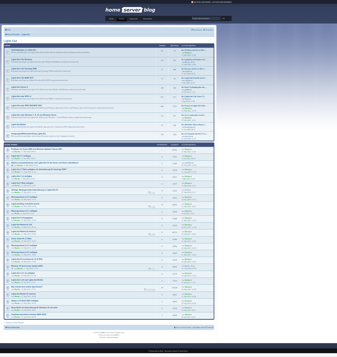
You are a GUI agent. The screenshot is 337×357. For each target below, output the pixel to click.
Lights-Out (10, 41)
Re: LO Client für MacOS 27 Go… (194, 133)
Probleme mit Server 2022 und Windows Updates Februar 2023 (36, 149)
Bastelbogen (189, 127)
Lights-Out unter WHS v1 (21, 96)
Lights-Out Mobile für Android (23, 231)
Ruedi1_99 (189, 62)
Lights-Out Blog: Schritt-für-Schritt (25, 204)
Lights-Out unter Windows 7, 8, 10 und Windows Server (33, 115)
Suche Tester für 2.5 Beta (21, 239)
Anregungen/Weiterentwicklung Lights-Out (28, 134)
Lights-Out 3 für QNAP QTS (22, 78)
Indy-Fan (188, 136)
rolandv (187, 71)
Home (111, 18)
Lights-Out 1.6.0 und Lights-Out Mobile (27, 280)
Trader (187, 99)
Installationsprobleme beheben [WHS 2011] (28, 314)
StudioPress (184, 351)
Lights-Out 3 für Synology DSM (24, 69)
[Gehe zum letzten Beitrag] (191, 149)
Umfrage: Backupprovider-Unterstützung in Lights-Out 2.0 (34, 190)
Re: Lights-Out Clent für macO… (194, 78)
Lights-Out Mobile (18, 124)
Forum (121, 18)
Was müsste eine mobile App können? (27, 287)
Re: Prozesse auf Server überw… (194, 68)
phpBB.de (116, 335)
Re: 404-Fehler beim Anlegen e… (194, 124)
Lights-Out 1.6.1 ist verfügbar (23, 273)
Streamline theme (171, 351)
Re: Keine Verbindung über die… (194, 87)
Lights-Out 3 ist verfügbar (21, 176)
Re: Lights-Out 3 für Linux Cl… (193, 96)
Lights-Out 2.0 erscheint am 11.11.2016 (26, 259)
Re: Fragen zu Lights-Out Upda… (194, 105)
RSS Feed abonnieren (202, 2)
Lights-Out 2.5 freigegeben (22, 218)
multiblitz (188, 163)
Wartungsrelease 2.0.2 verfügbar (24, 252)
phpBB (102, 332)
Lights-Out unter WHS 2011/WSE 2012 (26, 105)
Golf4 (187, 190)
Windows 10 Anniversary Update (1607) (27, 266)
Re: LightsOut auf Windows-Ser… (194, 59)
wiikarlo (188, 80)
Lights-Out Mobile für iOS (21, 225)
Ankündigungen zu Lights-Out (23, 50)
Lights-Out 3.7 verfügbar (21, 156)
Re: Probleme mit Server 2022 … (194, 50)
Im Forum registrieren (222, 2)
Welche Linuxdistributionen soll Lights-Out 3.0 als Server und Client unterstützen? (45, 163)
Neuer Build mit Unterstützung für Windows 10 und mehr (34, 308)
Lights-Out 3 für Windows (21, 59)
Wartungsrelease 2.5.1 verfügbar (24, 211)
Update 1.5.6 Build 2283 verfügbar (25, 301)
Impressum (134, 18)
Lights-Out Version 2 (19, 87)
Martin (187, 52)
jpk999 (187, 89)
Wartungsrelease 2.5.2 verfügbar (24, 197)
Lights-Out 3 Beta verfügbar (22, 183)
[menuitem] (8, 30)
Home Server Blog (156, 351)
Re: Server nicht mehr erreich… (193, 115)
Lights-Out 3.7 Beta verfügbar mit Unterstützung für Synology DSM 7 (39, 169)
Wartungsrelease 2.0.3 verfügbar (24, 245)
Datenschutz (147, 18)
